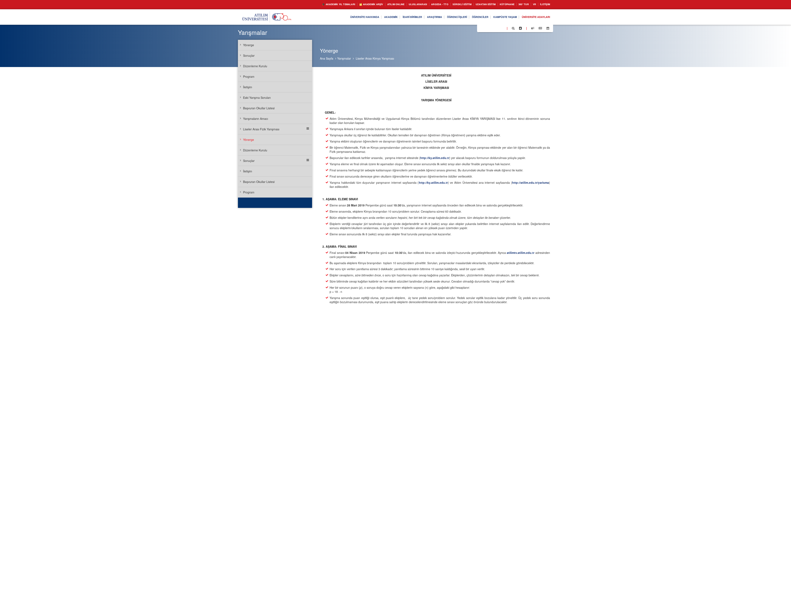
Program (248, 76)
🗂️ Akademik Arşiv (346, 4)
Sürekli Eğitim (449, 4)
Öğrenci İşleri (444, 17)
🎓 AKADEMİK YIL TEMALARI (308, 4)
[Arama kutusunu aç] (513, 28)
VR (532, 4)
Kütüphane (501, 4)
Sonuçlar (249, 55)
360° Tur (520, 4)
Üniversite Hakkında (341, 17)
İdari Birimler (394, 17)
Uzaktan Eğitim (477, 4)
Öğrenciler (471, 17)
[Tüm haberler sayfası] (540, 28)
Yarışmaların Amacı (255, 119)
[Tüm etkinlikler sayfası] (547, 28)
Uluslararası (399, 4)
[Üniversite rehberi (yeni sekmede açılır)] (520, 28)
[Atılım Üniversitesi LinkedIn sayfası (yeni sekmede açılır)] (491, 28)
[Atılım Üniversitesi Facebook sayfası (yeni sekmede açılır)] (481, 28)
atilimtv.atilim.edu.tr (520, 253)
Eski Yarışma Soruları (257, 97)
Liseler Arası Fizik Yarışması (261, 129)
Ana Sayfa (326, 58)
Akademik (370, 17)
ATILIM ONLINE (374, 4)
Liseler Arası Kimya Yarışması (375, 58)
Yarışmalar (344, 58)
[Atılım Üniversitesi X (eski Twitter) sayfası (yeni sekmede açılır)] (486, 28)
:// (434, 158)
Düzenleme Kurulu (255, 66)
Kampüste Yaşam (499, 17)
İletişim (544, 4)
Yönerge (248, 45)
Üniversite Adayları (533, 17)
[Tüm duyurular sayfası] (532, 28)
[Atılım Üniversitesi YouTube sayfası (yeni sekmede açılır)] (502, 28)
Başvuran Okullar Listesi (259, 108)
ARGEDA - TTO (424, 4)
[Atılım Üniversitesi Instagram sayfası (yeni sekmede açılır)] (496, 28)
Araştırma (419, 17)
